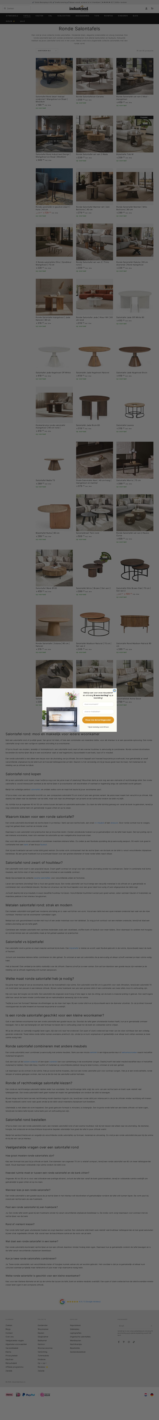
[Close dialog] (114, 690)
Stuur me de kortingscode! (98, 720)
